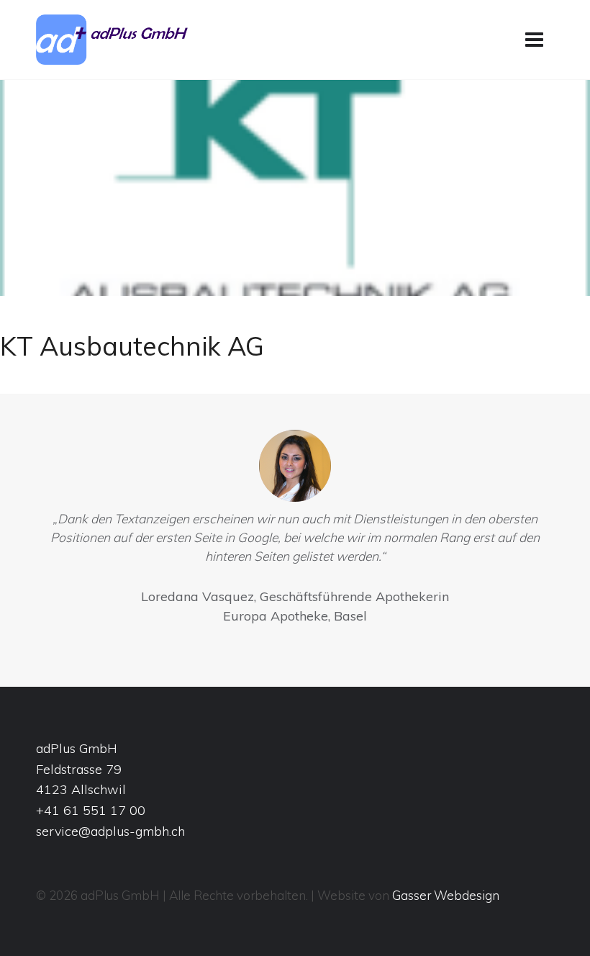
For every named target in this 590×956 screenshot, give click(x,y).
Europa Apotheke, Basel (295, 616)
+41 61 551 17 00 (90, 810)
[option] (295, 531)
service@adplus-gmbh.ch (110, 831)
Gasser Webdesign (445, 895)
